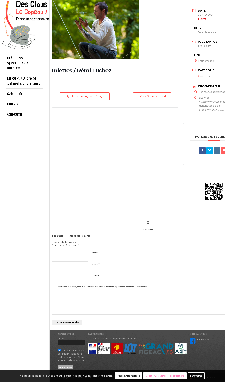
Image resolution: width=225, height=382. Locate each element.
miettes (205, 76)
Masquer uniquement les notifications (165, 375)
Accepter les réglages (129, 375)
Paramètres (196, 375)
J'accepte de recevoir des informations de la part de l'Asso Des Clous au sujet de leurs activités (71, 355)
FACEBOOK (203, 339)
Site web (96, 275)
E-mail (96, 264)
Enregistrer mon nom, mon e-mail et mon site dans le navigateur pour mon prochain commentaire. (102, 286)
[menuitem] (24, 63)
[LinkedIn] (217, 150)
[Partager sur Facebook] (202, 150)
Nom (95, 252)
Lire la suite (204, 45)
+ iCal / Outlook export (152, 96)
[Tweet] (209, 150)
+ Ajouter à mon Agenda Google (84, 96)
